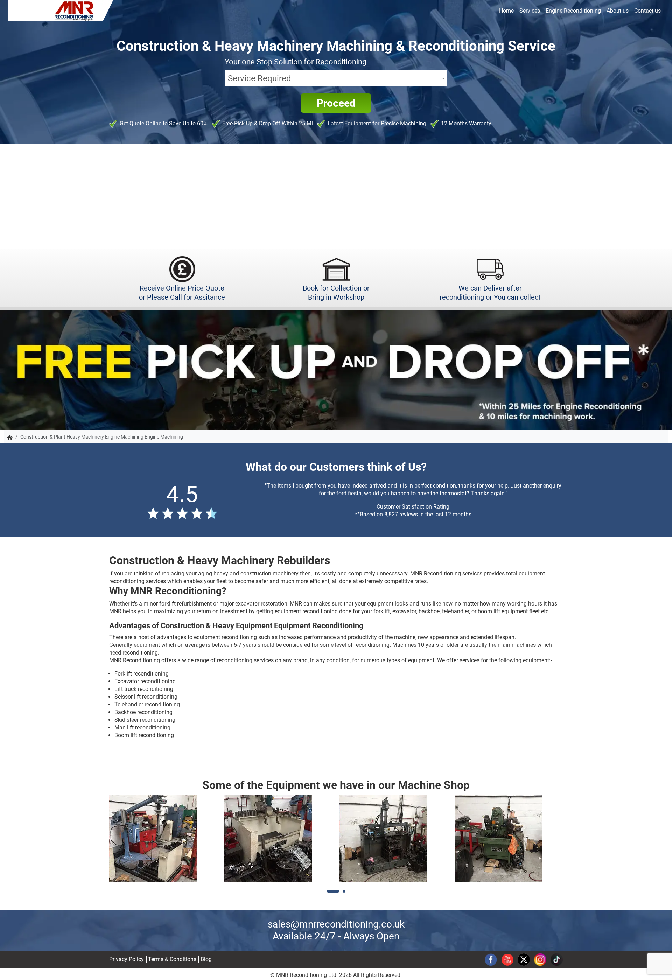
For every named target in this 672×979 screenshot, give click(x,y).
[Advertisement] (336, 197)
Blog (206, 959)
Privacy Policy (126, 959)
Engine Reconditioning (573, 10)
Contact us (647, 10)
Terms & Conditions (172, 959)
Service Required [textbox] (259, 78)
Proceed (336, 103)
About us (618, 10)
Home (506, 10)
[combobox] (336, 78)
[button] (333, 891)
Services (529, 10)
